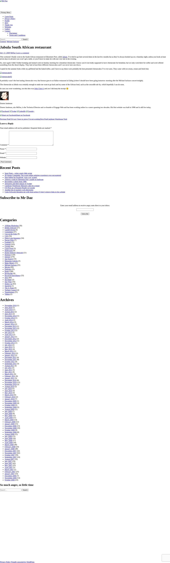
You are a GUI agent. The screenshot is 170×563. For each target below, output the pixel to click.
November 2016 (11, 305)
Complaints (9, 232)
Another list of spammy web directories (19, 190)
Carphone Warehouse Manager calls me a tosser (22, 186)
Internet (7, 257)
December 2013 (10, 326)
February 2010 (10, 397)
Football (8, 242)
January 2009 (9, 424)
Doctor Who (9, 240)
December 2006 (10, 476)
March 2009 (9, 420)
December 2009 (10, 401)
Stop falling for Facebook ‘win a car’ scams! (21, 177)
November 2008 (11, 428)
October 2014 (10, 318)
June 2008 (8, 438)
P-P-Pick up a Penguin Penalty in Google (20, 188)
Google (7, 246)
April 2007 (9, 467)
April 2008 (9, 443)
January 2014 (9, 324)
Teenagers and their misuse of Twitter (18, 184)
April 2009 (9, 418)
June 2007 (8, 463)
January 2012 (9, 355)
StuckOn (8, 286)
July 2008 (8, 436)
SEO (6, 23)
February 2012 (10, 353)
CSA (6, 236)
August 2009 (9, 409)
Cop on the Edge (11, 234)
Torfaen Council (11, 290)
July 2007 (8, 461)
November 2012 (11, 341)
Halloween (9, 251)
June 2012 (8, 347)
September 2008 (11, 432)
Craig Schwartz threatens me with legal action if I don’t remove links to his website (35, 192)
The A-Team (9, 288)
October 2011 (10, 362)
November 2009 (11, 403)
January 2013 (9, 337)
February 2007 (10, 472)
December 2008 (10, 426)
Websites (8, 27)
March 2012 (9, 351)
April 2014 (9, 320)
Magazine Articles (11, 261)
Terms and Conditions (17, 35)
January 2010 (9, 399)
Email (3, 153)
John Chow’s (39, 89)
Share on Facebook (23, 115)
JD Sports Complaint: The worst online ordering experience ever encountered (33, 175)
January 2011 (9, 378)
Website (3, 157)
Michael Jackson (13, 42)
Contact (7, 31)
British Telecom (10, 228)
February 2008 (10, 447)
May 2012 (8, 349)
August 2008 (9, 434)
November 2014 (11, 316)
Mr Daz (6, 7)
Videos (7, 294)
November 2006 (11, 478)
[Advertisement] (9, 525)
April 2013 (9, 335)
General (3, 42)
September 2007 (11, 457)
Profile (7, 21)
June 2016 (8, 308)
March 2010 (9, 395)
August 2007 (9, 459)
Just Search (9, 259)
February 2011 (10, 376)
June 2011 (8, 370)
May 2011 (8, 372)
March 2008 (9, 445)
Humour (8, 255)
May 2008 (8, 440)
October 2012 (10, 343)
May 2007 (8, 465)
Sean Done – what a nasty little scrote (18, 173)
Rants (7, 271)
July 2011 (8, 368)
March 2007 (9, 470)
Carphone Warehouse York (53, 119)
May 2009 (8, 416)
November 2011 (10, 359)
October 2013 (10, 330)
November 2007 (11, 453)
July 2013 (8, 332)
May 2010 (8, 393)
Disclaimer (13, 33)
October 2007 (10, 455)
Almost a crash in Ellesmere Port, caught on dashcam (24, 179)
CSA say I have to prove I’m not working (20, 119)
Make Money (9, 263)
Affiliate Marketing (12, 226)
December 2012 (10, 339)
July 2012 (8, 345)
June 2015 (8, 314)
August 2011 (9, 366)
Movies (7, 267)
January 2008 (9, 449)
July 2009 (8, 411)
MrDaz (13, 53)
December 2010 (10, 380)
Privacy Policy (10, 19)
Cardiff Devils (10, 230)
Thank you (9, 25)
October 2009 (10, 405)
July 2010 (8, 389)
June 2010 (8, 391)
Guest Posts (9, 17)
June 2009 (8, 413)
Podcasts (8, 269)
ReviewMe (9, 273)
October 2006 (10, 480)
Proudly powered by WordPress (22, 562)
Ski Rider (8, 280)
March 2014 (9, 322)
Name (3, 149)
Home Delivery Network (14, 253)
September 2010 (11, 384)
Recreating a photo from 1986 (15, 182)
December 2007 (10, 451)
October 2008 (10, 430)
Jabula (65, 57)
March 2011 (9, 374)
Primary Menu (5, 12)
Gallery (7, 29)
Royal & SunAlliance (12, 275)
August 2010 (9, 386)
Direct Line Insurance (12, 238)
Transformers (9, 292)
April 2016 (9, 310)
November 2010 (11, 382)
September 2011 (10, 364)
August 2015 (9, 312)
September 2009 (11, 407)
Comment (4, 145)
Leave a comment (22, 53)
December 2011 (10, 357)
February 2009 (10, 422)
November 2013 (11, 328)
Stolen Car (8, 284)
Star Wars (8, 282)
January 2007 (9, 474)
